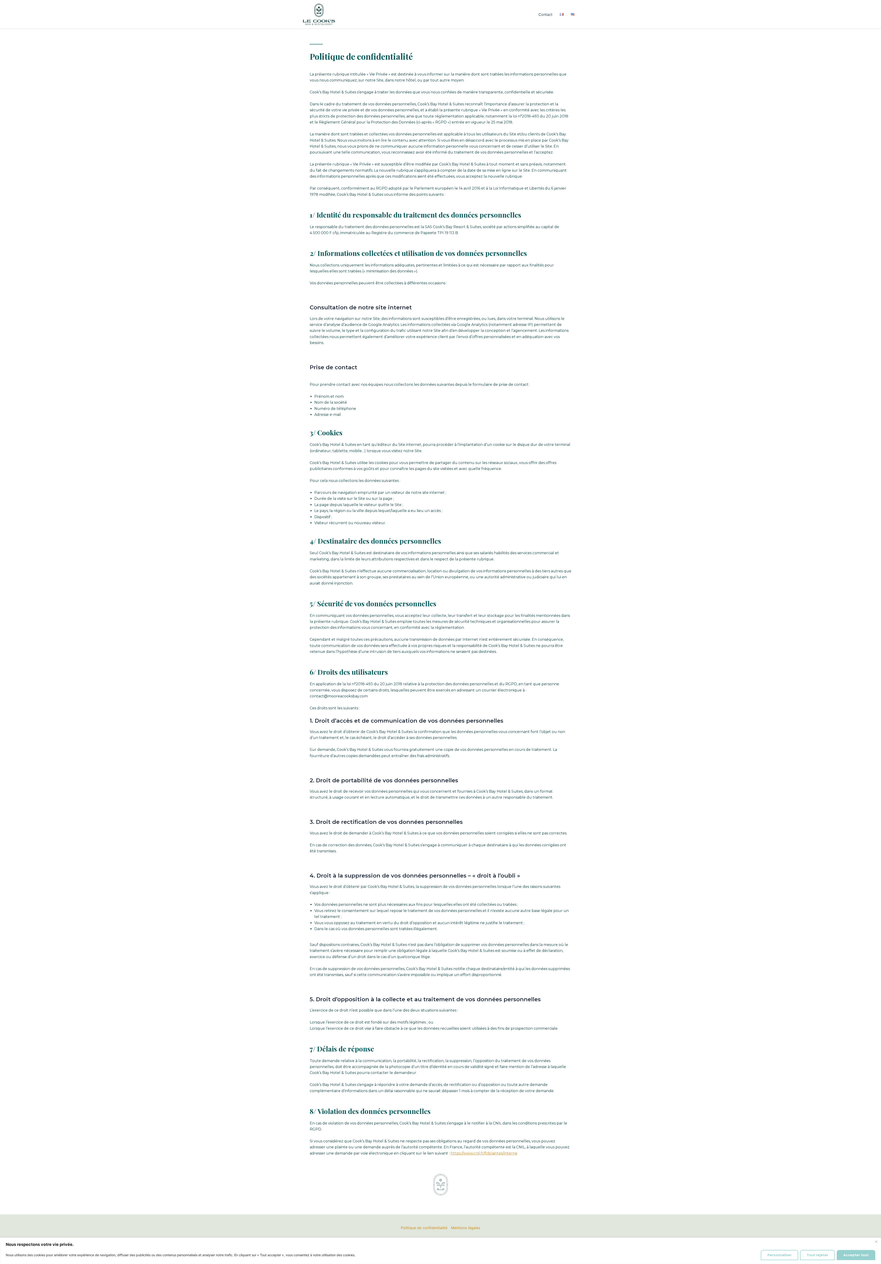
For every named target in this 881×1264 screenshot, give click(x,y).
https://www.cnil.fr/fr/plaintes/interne (484, 1153)
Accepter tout (856, 1255)
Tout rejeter (817, 1255)
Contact (545, 14)
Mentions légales (465, 1227)
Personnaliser (779, 1255)
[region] (440, 1251)
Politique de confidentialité (424, 1227)
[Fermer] (876, 1241)
